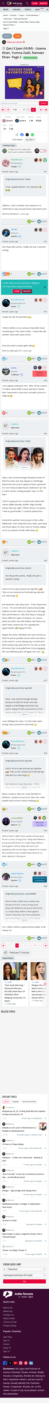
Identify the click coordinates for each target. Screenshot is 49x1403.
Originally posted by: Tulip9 (17, 179)
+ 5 (45, 230)
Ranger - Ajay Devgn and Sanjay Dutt (19, 1190)
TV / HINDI (8, 982)
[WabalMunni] (4, 121)
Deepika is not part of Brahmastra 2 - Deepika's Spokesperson (20, 1129)
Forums (16, 9)
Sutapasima (37, 1118)
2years (9, 120)
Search (43, 103)
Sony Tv (7, 1347)
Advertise (7, 1311)
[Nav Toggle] (3, 3)
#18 (45, 753)
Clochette (38, 1241)
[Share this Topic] (17, 135)
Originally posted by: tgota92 (18, 688)
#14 (45, 380)
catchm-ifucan (36, 1135)
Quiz (37, 9)
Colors (6, 1344)
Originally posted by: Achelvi (18, 568)
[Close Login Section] (45, 287)
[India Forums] (14, 3)
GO (33, 110)
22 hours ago (28, 1194)
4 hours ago (25, 1118)
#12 (45, 241)
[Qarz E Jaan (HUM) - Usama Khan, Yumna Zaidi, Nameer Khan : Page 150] (46, 110)
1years (22, 120)
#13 (45, 311)
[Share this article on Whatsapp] (32, 135)
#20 (45, 886)
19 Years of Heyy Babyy (13, 1144)
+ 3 (45, 300)
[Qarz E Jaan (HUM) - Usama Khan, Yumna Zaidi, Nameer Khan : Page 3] (41, 110)
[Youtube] (15, 1363)
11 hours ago (28, 1165)
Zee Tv (6, 1340)
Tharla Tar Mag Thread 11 (14, 1250)
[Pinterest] (26, 1363)
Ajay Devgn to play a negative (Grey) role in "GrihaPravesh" (22, 1235)
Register (43, 3)
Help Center (9, 1318)
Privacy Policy (9, 1325)
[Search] (27, 3)
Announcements (29, 1101)
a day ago (29, 1224)
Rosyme (39, 1165)
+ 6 (44, 873)
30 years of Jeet (9, 1220)
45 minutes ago (22, 1135)
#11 (45, 171)
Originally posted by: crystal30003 (20, 893)
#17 (45, 680)
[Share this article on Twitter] (27, 135)
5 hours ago (22, 1148)
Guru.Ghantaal (36, 1211)
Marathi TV (10, 1246)
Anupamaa (10, 1107)
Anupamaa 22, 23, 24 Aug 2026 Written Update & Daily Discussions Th (23, 1113)
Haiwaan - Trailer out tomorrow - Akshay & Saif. (22, 1159)
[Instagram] (20, 1363)
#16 (45, 560)
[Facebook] (5, 1363)
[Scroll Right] (45, 150)
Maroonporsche (36, 1148)
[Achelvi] (17, 121)
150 (34, 945)
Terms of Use (10, 1321)
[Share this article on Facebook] (22, 135)
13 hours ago (28, 1181)
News (5, 9)
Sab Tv (6, 1351)
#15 (45, 433)
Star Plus (7, 1337)
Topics (27, 9)
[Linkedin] (31, 1363)
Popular (15, 1101)
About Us (7, 1307)
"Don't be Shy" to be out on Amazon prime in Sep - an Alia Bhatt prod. (23, 1175)
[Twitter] (10, 1363)
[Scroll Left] (3, 150)
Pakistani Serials (15, 42)
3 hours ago (23, 1211)
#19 (45, 830)
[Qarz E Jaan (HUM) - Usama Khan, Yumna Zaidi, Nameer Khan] (3, 110)
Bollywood (10, 1124)
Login (34, 3)
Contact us (8, 1314)
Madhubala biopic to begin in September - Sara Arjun (22, 1205)
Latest (6, 1101)
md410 (39, 1254)
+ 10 (44, 368)
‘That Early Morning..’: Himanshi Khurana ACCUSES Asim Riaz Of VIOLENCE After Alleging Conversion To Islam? (15, 993)
